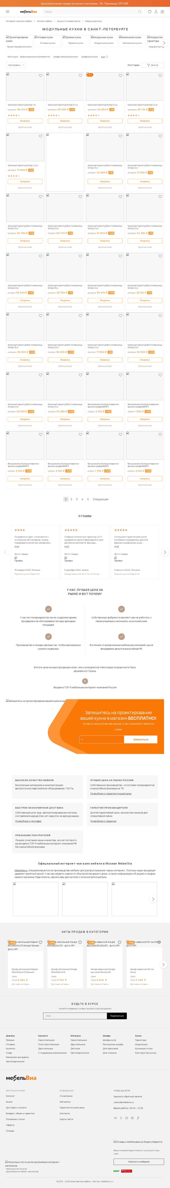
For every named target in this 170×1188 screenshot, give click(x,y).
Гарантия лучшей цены (72, 1107)
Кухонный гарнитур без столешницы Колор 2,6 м (65, 227)
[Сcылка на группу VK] (115, 1118)
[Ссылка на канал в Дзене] (132, 1118)
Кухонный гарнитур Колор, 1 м (22, 105)
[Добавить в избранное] (40, 75)
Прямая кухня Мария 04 (27, 573)
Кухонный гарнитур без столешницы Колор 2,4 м (105, 227)
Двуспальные (45, 1048)
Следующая (100, 499)
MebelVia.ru (21, 870)
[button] (164, 43)
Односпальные (46, 1040)
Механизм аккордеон (17, 1057)
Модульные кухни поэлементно (35, 56)
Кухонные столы (144, 1048)
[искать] (140, 12)
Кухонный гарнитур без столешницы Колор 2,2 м (145, 227)
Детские (75, 1048)
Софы (9, 1052)
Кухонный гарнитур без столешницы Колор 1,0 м (25, 227)
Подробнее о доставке (28, 821)
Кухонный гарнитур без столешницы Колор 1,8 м (65, 286)
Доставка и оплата (16, 1107)
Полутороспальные (48, 1044)
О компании (66, 1095)
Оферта (10, 1124)
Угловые (10, 1044)
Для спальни (110, 1052)
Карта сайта (66, 1119)
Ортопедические (15, 1061)
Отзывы (10, 1130)
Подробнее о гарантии (103, 821)
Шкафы (107, 1035)
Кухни (138, 1035)
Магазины (65, 1101)
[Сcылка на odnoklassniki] (121, 1118)
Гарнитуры (140, 1040)
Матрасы (76, 1035)
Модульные (141, 1044)
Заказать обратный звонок (128, 1096)
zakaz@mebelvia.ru (124, 1102)
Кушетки (10, 1048)
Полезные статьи (15, 1119)
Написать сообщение (138, 1161)
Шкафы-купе (109, 1040)
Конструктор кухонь (145, 1052)
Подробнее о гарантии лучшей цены (110, 793)
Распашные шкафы (113, 1044)
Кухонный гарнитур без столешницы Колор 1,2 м (145, 166)
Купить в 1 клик (25, 127)
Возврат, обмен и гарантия (20, 1113)
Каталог (10, 1095)
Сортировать (14, 65)
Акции (9, 1101)
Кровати (43, 1035)
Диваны (10, 1035)
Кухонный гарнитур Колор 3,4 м (63, 105)
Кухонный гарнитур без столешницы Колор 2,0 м (25, 286)
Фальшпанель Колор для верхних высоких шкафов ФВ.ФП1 (103, 405)
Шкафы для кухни (89, 56)
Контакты (65, 1113)
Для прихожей (110, 1048)
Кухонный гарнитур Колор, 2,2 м (23, 165)
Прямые (10, 1040)
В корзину (25, 120)
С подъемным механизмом (52, 1052)
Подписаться (117, 1015)
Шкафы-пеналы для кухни (65, 56)
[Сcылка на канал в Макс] (126, 1118)
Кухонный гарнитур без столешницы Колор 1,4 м (105, 286)
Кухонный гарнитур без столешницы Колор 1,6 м (105, 166)
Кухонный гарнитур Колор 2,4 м (142, 105)
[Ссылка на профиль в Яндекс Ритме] (138, 1118)
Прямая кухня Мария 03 (127, 573)
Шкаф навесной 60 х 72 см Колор (81, 573)
